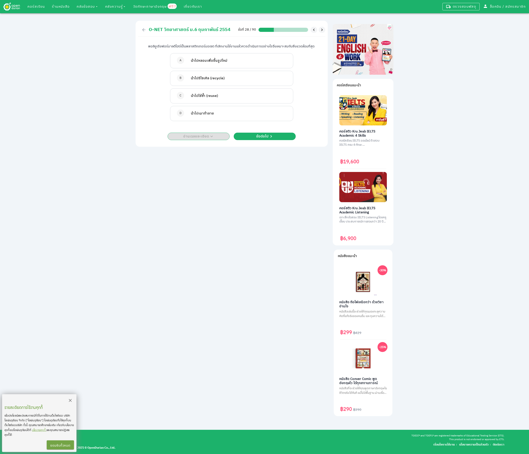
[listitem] (231, 60)
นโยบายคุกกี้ (39, 430)
